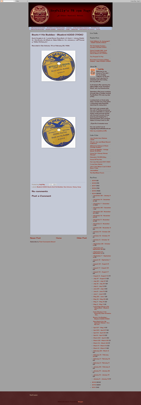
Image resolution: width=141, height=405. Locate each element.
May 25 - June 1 (99, 296)
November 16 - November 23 (101, 216)
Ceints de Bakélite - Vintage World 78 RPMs (99, 150)
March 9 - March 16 (100, 345)
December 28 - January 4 (102, 195)
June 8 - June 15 (99, 291)
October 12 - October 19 (101, 236)
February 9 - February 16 (101, 359)
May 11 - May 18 (99, 301)
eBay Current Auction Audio (38, 27)
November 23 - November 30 (102, 212)
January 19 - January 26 (101, 371)
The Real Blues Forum (97, 173)
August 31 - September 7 (101, 260)
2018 (94, 183)
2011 (94, 387)
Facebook (69, 27)
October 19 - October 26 (101, 231)
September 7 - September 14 (102, 256)
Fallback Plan (74, 29)
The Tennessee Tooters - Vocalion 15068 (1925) (98, 46)
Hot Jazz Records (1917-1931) (100, 162)
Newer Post (35, 238)
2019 (94, 180)
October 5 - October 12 (101, 240)
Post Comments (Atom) (47, 242)
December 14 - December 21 (101, 200)
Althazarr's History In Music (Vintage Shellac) (99, 146)
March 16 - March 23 (100, 343)
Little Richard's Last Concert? (87, 29)
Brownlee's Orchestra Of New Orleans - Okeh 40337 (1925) (100, 60)
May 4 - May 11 (98, 304)
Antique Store (60, 29)
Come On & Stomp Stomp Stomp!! (99, 154)
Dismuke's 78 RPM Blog (98, 157)
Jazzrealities (94, 170)
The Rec (98, 29)
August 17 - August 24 (101, 268)
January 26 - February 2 (101, 367)
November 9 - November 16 (101, 220)
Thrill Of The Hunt (95, 27)
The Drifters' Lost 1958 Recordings (56, 27)
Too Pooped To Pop (96, 56)
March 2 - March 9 (100, 348)
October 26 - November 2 (102, 227)
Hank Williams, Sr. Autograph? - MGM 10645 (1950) (100, 41)
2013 (94, 382)
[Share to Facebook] (54, 184)
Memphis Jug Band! (50, 29)
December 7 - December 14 (101, 204)
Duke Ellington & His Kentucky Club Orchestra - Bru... (102, 313)
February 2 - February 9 (101, 363)
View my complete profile (98, 131)
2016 (94, 188)
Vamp (79, 187)
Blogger (80, 401)
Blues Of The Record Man (37, 29)
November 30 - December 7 (102, 208)
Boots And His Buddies (55, 187)
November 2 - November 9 (101, 224)
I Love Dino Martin (96, 164)
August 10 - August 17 (101, 272)
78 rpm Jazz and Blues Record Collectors (100, 142)
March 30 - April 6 (100, 338)
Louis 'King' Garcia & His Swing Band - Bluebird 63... (101, 308)
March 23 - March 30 (101, 340)
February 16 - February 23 (100, 355)
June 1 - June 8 (98, 294)
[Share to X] (52, 184)
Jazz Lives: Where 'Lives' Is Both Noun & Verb (100, 167)
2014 (94, 193)
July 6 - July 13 (98, 286)
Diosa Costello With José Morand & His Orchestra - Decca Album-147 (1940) (98, 52)
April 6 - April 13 (99, 335)
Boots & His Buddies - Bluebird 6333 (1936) (101, 318)
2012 (94, 385)
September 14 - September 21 (98, 252)
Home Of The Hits (96, 159)
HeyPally (101, 69)
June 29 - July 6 (99, 289)
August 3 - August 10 (101, 276)
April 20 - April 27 (100, 330)
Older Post (82, 238)
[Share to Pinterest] (56, 184)
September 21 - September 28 (98, 248)
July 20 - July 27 (99, 281)
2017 (94, 185)
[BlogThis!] (51, 184)
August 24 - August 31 (101, 264)
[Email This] (49, 184)
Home (59, 238)
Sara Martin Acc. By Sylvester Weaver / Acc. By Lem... (101, 323)
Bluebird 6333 (42, 187)
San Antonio (68, 187)
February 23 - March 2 (101, 351)
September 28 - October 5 (101, 244)
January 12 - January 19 (101, 375)
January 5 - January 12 (101, 379)
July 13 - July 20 (99, 283)
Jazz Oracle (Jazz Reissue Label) (98, 138)
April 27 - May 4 (99, 327)
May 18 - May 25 (99, 299)
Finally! (67, 29)
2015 (94, 191)
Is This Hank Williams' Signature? (81, 27)
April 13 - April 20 (99, 333)
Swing (75, 187)
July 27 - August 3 (100, 278)
